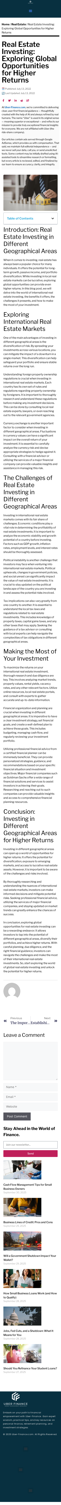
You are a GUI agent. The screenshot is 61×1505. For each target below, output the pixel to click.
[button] (30, 10)
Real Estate (18, 24)
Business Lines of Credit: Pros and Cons (28, 1222)
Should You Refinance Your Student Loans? (30, 1368)
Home (5, 24)
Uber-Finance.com (15, 107)
